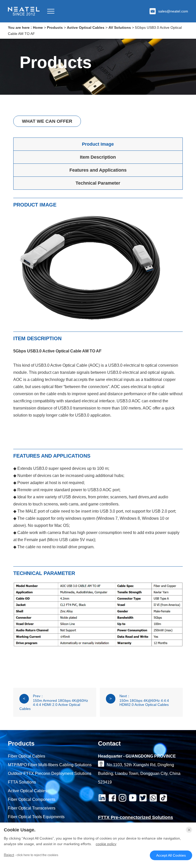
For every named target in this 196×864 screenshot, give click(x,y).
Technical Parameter (98, 183)
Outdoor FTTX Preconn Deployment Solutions (49, 773)
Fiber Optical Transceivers (31, 808)
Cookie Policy (106, 844)
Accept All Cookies (171, 855)
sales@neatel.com (173, 11)
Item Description (98, 157)
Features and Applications (98, 170)
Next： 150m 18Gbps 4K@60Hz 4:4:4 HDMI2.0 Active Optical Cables (139, 700)
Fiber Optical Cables (26, 756)
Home (38, 27)
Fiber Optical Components (31, 799)
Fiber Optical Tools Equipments (36, 817)
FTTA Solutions (22, 782)
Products (55, 27)
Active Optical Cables (85, 27)
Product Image (98, 144)
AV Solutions (119, 27)
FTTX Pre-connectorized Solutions (135, 817)
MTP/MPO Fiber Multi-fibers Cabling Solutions (50, 765)
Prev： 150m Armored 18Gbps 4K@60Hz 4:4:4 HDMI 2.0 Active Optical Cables (53, 702)
